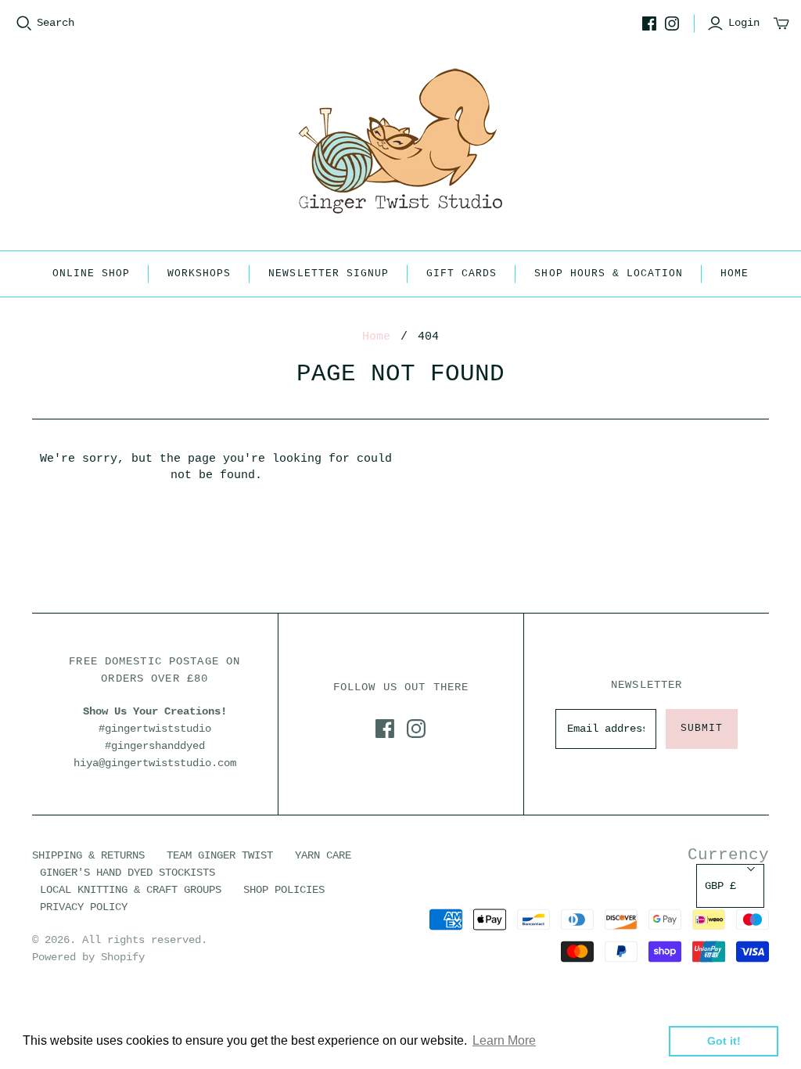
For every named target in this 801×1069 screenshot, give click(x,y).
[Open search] (24, 23)
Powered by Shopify (88, 957)
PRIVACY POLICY (84, 907)
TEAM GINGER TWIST (220, 855)
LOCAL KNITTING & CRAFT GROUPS (130, 890)
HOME (734, 273)
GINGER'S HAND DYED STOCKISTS (127, 872)
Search (55, 22)
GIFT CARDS (461, 273)
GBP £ (720, 886)
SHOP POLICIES (284, 890)
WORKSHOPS (199, 273)
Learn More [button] (504, 1040)
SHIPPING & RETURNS (88, 855)
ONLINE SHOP (91, 273)
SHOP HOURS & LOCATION (608, 273)
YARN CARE (323, 855)
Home (376, 337)
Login (744, 22)
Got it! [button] (724, 1041)
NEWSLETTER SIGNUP (328, 273)
